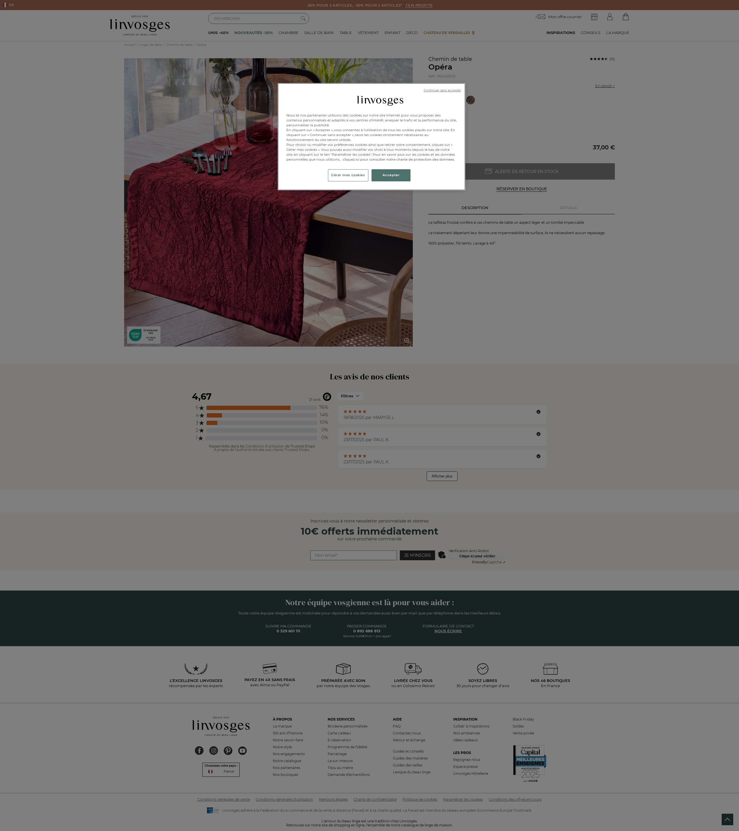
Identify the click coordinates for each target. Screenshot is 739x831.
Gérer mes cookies (348, 175)
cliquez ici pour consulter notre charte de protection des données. (399, 159)
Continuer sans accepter (442, 90)
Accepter (391, 175)
